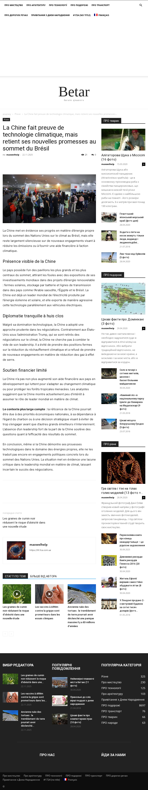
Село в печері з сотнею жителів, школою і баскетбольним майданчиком (129, 377)
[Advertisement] (74, 49)
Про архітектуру (35, 5)
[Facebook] (6, 163)
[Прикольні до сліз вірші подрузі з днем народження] (59, 700)
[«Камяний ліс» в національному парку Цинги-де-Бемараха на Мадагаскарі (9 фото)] (109, 398)
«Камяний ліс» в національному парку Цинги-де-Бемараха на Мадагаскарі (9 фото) (132, 402)
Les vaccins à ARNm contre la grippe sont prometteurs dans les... (34, 697)
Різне (18, 114)
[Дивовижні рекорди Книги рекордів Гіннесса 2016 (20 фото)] (109, 560)
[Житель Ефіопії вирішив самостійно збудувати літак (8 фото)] (109, 582)
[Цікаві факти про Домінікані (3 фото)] (123, 299)
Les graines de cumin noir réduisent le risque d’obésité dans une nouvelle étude (24, 522)
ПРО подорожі (79, 5)
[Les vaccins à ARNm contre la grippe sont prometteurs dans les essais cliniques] (49, 594)
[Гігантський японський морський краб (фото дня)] (109, 217)
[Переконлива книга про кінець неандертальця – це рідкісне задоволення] (109, 538)
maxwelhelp (12, 154)
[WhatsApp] (33, 163)
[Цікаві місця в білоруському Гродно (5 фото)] (109, 424)
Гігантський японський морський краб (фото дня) (132, 217)
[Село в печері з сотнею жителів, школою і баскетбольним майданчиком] (109, 373)
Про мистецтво (13, 5)
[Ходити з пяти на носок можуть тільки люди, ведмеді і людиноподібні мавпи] (109, 235)
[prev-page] (5, 633)
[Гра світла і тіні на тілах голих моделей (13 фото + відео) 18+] (123, 468)
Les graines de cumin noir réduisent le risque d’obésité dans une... (33, 679)
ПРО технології (58, 5)
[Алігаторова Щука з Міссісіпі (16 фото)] (123, 139)
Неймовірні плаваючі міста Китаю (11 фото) (82, 682)
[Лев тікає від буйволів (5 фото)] (109, 257)
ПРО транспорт (100, 5)
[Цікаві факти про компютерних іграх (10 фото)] (59, 719)
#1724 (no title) (82, 15)
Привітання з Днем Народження (50, 15)
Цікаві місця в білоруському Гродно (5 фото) (132, 424)
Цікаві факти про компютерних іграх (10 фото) (81, 719)
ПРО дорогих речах (16, 15)
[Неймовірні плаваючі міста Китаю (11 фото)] (59, 682)
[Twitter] (15, 163)
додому (7, 114)
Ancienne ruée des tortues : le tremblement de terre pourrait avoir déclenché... (33, 719)
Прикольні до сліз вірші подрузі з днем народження (82, 700)
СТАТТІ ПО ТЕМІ (15, 576)
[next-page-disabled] (11, 633)
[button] (140, 5)
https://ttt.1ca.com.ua (40, 550)
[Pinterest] (24, 163)
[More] (42, 163)
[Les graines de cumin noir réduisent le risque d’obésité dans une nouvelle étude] (17, 594)
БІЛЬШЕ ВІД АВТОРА (43, 576)
